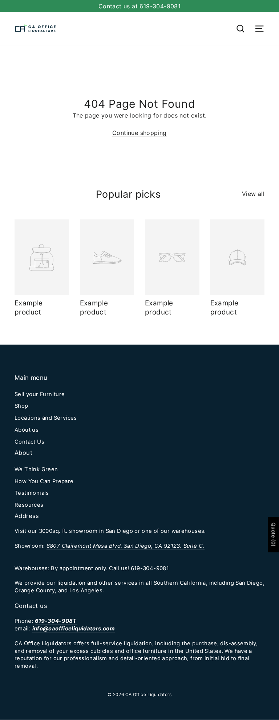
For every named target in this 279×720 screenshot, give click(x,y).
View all (253, 193)
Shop (21, 406)
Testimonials (32, 493)
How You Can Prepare (44, 481)
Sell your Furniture (40, 394)
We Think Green (36, 469)
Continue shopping (139, 132)
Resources (29, 505)
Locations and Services (46, 418)
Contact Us (29, 442)
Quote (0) (274, 535)
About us (27, 430)
